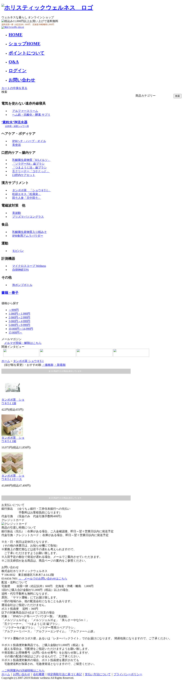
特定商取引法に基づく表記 (64, 674)
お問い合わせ (22, 80)
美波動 (16, 212)
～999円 (14, 309)
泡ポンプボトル (22, 284)
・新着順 (60, 364)
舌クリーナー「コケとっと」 (31, 171)
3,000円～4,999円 (19, 321)
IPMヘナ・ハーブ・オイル (29, 141)
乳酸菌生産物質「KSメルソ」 (31, 159)
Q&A (14, 61)
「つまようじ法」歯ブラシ (29, 167)
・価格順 (47, 364)
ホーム (5, 361)
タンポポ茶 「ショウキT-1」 (31, 190)
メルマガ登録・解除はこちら (23, 342)
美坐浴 (16, 144)
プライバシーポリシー (128, 674)
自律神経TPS (20, 269)
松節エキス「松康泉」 (26, 194)
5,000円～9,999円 (19, 324)
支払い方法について (98, 674)
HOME (15, 34)
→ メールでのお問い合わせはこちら (42, 578)
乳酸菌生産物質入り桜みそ (29, 231)
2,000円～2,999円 (19, 317)
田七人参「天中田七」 (26, 197)
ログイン (18, 70)
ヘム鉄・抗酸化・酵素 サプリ (31, 114)
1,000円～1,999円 (19, 313)
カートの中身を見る (14, 88)
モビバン (18, 250)
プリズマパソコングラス (28, 216)
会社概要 (39, 674)
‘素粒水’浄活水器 (15, 124)
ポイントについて (27, 53)
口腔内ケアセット (23, 175)
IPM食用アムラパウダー (27, 235)
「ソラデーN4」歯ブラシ (28, 163)
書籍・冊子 (10, 293)
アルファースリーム (25, 110)
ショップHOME (24, 43)
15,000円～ (15, 332)
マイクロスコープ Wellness (29, 265)
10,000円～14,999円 (21, 328)
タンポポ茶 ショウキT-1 (28, 361)
